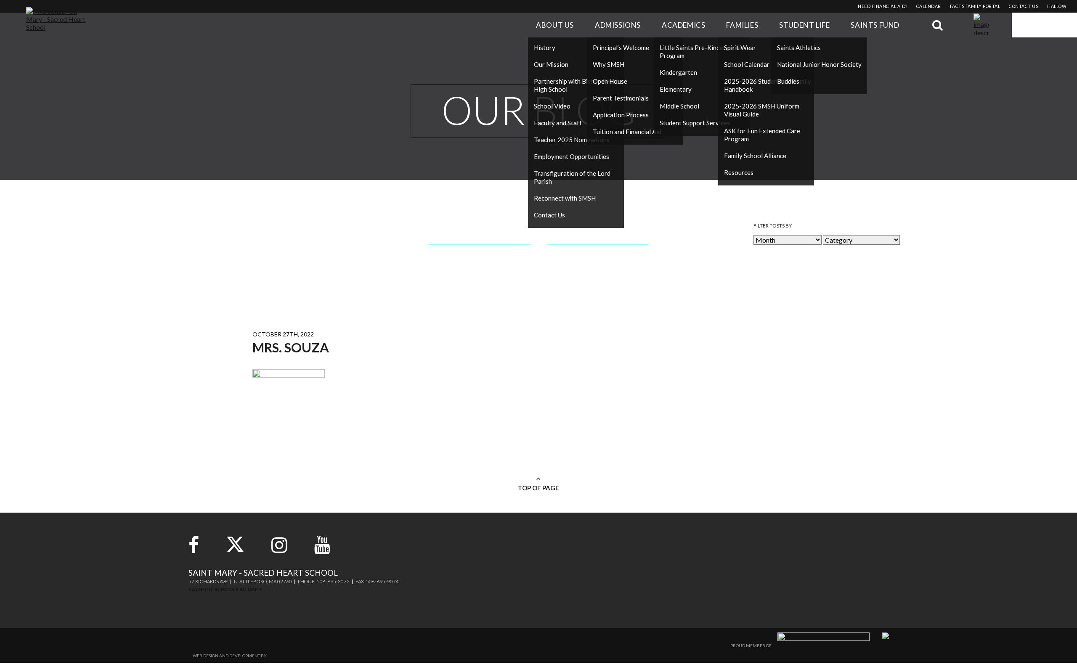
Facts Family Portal (975, 6)
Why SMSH (608, 64)
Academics (683, 25)
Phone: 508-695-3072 (324, 581)
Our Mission (551, 64)
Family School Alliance (755, 155)
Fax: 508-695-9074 (377, 581)
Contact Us (549, 215)
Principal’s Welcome (621, 47)
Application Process (621, 115)
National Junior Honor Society (819, 64)
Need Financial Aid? (882, 6)
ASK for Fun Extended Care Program (762, 135)
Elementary (676, 89)
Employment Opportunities (571, 156)
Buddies (788, 81)
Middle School (679, 106)
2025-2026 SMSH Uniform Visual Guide (761, 110)
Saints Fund (875, 25)
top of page (538, 488)
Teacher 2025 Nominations (572, 139)
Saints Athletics (799, 47)
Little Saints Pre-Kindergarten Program (702, 51)
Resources (738, 172)
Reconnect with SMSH (565, 198)
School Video (552, 106)
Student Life (804, 25)
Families (742, 25)
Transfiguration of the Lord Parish (572, 177)
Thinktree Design (287, 655)
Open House (610, 81)
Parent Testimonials (621, 98)
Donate (1045, 25)
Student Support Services (695, 123)
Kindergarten (678, 72)
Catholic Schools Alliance (225, 589)
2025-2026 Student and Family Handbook (767, 85)
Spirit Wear (740, 47)
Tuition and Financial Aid (627, 131)
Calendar (928, 6)
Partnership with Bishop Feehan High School (578, 85)
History (544, 47)
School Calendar (746, 64)
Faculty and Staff (558, 123)
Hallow (1056, 6)
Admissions (618, 25)
